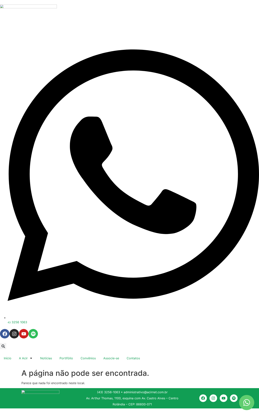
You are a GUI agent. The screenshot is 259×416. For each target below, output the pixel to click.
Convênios (88, 358)
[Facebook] (4, 333)
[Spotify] (33, 333)
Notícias (46, 358)
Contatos (133, 358)
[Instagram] (14, 333)
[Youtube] (23, 333)
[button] (3, 346)
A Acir (23, 358)
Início (7, 358)
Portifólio (66, 358)
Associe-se (111, 358)
